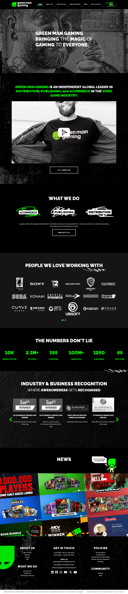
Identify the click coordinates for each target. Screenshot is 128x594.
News (64, 459)
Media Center (75, 4)
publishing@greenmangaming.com (64, 567)
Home (40, 4)
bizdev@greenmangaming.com (64, 561)
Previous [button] (10, 419)
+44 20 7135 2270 (68, 553)
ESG (27, 559)
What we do (61, 4)
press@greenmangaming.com (64, 564)
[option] (64, 297)
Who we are (27, 552)
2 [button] (65, 320)
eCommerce (27, 571)
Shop (111, 4)
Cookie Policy (100, 555)
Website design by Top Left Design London (100, 592)
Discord (100, 573)
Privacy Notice (100, 552)
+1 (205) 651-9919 (68, 555)
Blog (100, 575)
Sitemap (100, 561)
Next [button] (117, 419)
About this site (119, 592)
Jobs (85, 4)
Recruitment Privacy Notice (100, 557)
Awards (27, 557)
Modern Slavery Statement (101, 559)
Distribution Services (27, 575)
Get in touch (96, 4)
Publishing (27, 573)
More (64, 170)
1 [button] (62, 320)
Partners (27, 555)
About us (49, 4)
